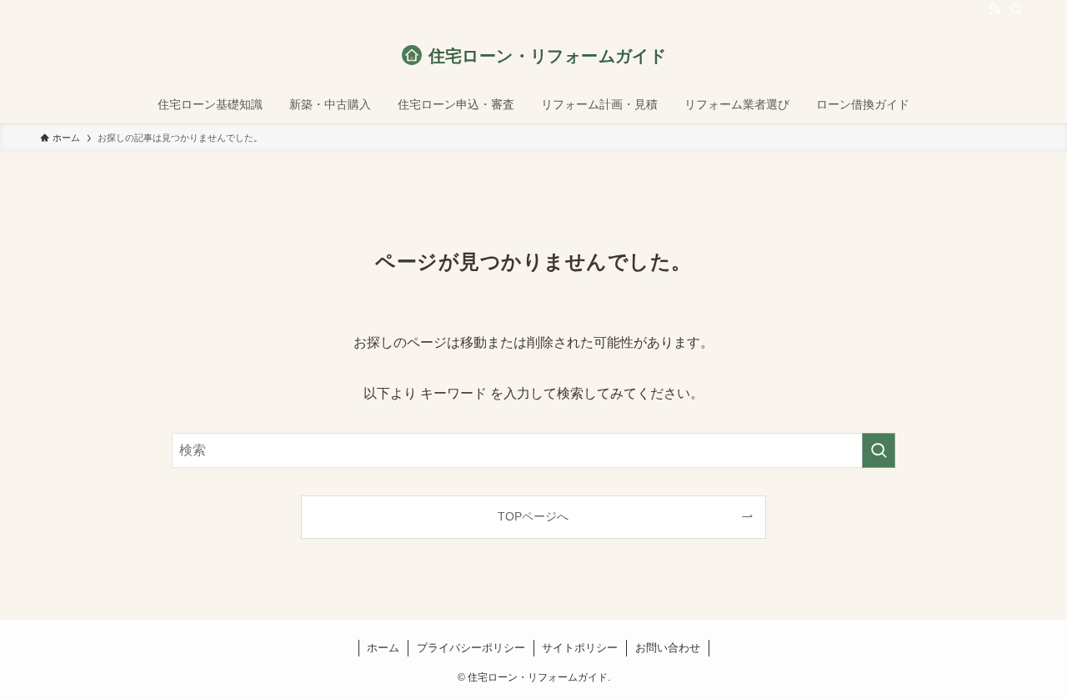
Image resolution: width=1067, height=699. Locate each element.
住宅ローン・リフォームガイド (547, 56)
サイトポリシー (580, 647)
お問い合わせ (667, 647)
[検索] (1016, 9)
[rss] (994, 9)
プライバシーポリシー (471, 647)
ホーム (383, 647)
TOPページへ (533, 516)
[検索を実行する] (878, 450)
